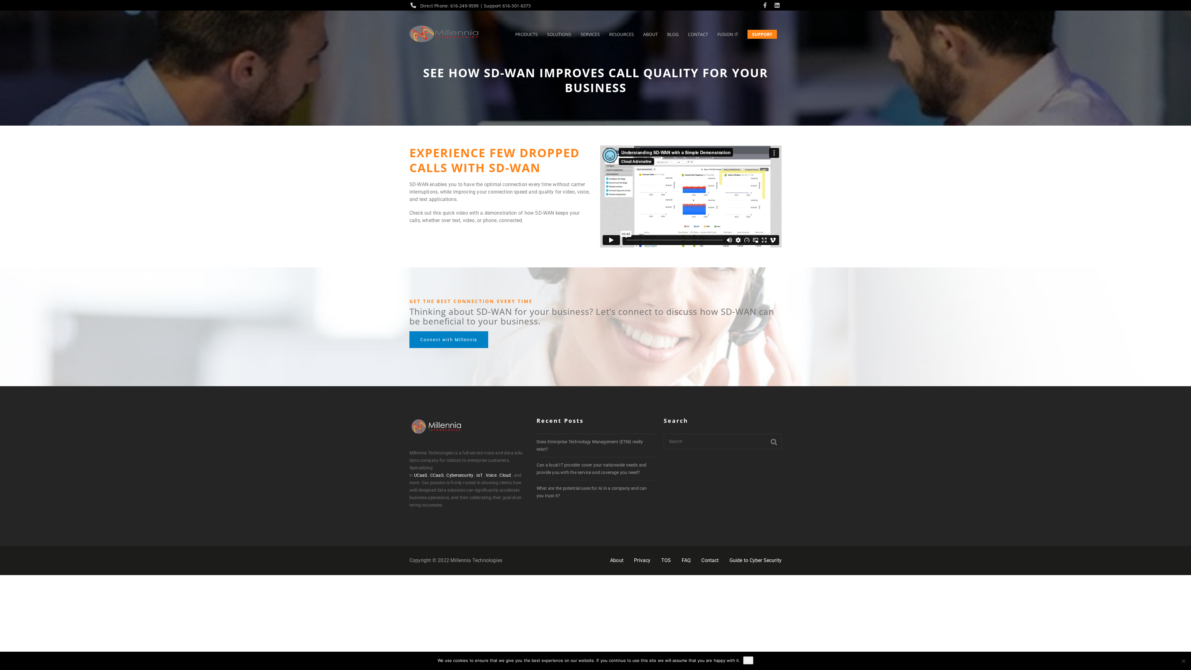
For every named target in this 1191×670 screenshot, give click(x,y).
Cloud (505, 475)
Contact (710, 560)
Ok (748, 660)
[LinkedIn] (777, 6)
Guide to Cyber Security (755, 560)
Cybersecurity (459, 475)
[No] (1183, 661)
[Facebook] (766, 6)
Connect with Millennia (448, 339)
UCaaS (420, 475)
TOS (666, 560)
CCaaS (437, 475)
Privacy (642, 560)
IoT (479, 475)
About (616, 560)
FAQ (686, 560)
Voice (491, 475)
